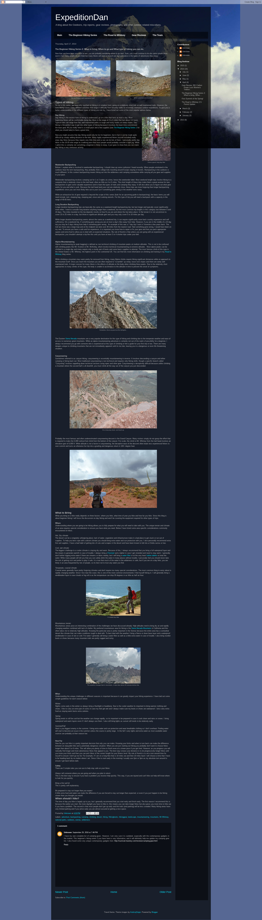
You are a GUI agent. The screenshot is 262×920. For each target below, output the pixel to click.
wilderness (86, 820)
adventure (65, 817)
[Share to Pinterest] (97, 813)
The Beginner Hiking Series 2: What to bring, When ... (193, 94)
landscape (132, 817)
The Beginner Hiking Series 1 (125, 128)
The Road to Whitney (114, 35)
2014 (182, 69)
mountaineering (143, 817)
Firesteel (111, 553)
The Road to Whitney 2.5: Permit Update (192, 103)
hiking (105, 817)
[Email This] (87, 813)
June (184, 75)
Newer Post (61, 892)
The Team (158, 35)
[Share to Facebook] (95, 813)
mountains (154, 817)
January (185, 115)
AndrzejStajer (135, 912)
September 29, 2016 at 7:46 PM (85, 832)
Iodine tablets (152, 555)
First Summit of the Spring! (192, 99)
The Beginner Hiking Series (83, 35)
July (184, 72)
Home (114, 892)
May (184, 79)
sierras (78, 820)
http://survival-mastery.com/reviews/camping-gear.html (135, 841)
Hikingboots (113, 817)
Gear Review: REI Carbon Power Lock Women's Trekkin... (192, 87)
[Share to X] (92, 813)
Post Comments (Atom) (75, 898)
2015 (182, 65)
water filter (126, 555)
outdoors (70, 820)
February (186, 112)
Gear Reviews (139, 35)
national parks (60, 820)
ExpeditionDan (81, 17)
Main (59, 35)
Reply (66, 845)
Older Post (165, 892)
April (184, 82)
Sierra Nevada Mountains (141, 628)
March (185, 108)
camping (84, 817)
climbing (92, 817)
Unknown (68, 832)
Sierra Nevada (71, 339)
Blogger (154, 912)
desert (99, 817)
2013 (182, 120)
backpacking (75, 817)
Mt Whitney (164, 817)
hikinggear (123, 817)
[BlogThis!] (90, 813)
